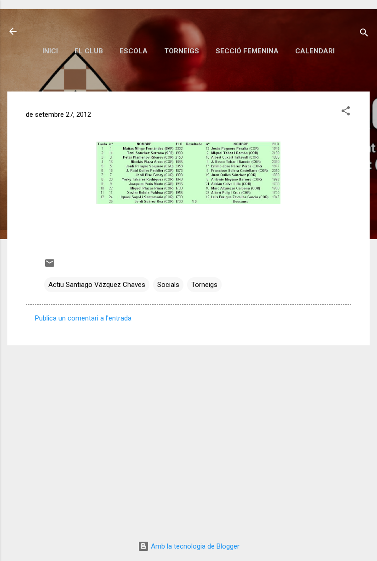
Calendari (315, 51)
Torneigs (181, 51)
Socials (168, 284)
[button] (345, 112)
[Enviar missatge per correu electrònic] (49, 266)
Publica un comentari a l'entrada (83, 318)
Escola (134, 51)
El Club (88, 51)
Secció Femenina (247, 51)
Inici (50, 51)
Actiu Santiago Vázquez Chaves (96, 284)
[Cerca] (364, 34)
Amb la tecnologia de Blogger (194, 546)
